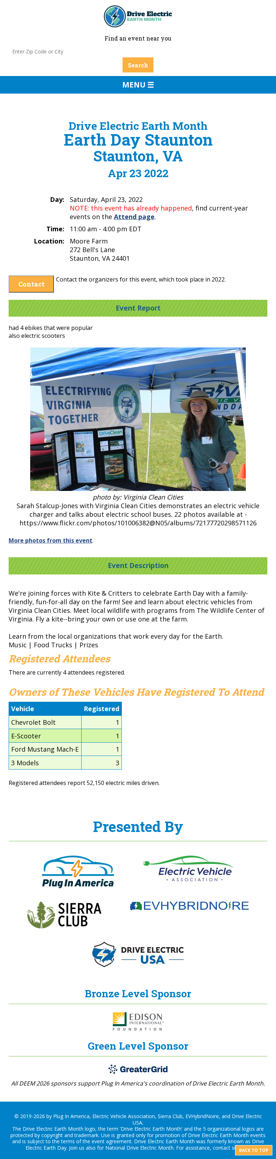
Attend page (134, 216)
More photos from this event (50, 540)
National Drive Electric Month (139, 1147)
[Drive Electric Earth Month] (138, 23)
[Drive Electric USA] (138, 965)
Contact (31, 284)
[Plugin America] (78, 886)
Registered (101, 708)
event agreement (112, 1141)
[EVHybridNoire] (189, 908)
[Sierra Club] (64, 926)
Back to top (253, 1150)
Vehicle (22, 708)
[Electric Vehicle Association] (188, 879)
